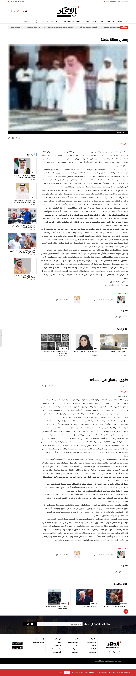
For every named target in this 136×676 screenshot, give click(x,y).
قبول (67, 673)
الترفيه (78, 21)
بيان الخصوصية (56, 649)
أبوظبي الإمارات (111, 1)
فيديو (57, 21)
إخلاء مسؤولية (39, 639)
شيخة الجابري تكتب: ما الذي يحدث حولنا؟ (85, 352)
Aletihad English (38, 642)
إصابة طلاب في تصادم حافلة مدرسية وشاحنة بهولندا (56, 607)
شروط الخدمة (57, 652)
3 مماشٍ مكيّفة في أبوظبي (118, 352)
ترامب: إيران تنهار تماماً (90, 607)
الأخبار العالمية (110, 21)
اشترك (30, 624)
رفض (61, 673)
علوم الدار (119, 21)
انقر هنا (92, 672)
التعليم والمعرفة (69, 21)
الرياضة (94, 21)
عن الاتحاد (58, 645)
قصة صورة (75, 652)
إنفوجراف (75, 649)
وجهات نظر (86, 21)
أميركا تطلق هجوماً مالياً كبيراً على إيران (115, 607)
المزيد (46, 21)
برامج (52, 21)
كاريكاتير (58, 639)
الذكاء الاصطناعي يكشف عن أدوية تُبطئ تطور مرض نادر (55, 352)
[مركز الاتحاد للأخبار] (68, 11)
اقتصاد (101, 21)
